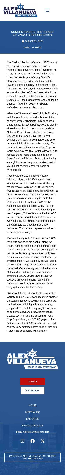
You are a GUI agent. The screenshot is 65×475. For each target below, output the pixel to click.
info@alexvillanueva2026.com (32, 432)
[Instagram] (22, 441)
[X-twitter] (42, 441)
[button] (32, 457)
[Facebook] (32, 441)
